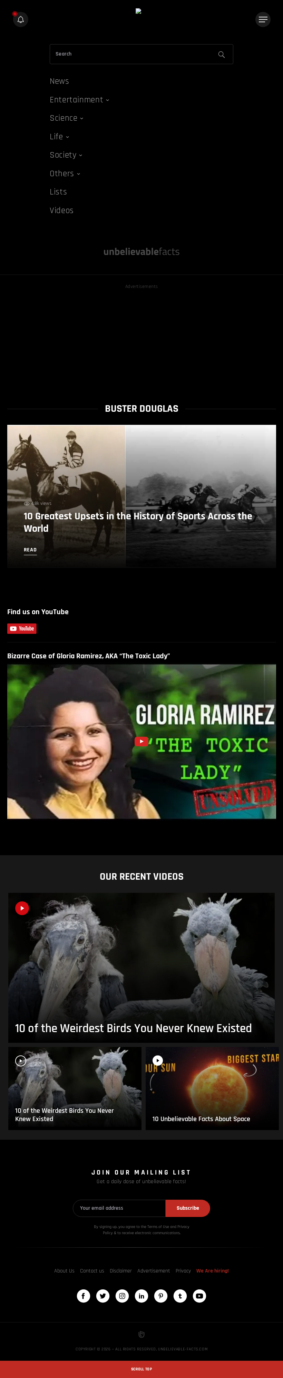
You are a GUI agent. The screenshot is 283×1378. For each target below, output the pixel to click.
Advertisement (153, 1271)
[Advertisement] (141, 339)
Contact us (92, 1271)
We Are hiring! (212, 1271)
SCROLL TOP (141, 1369)
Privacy (183, 1271)
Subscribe (188, 1208)
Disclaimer (121, 1271)
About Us (64, 1271)
